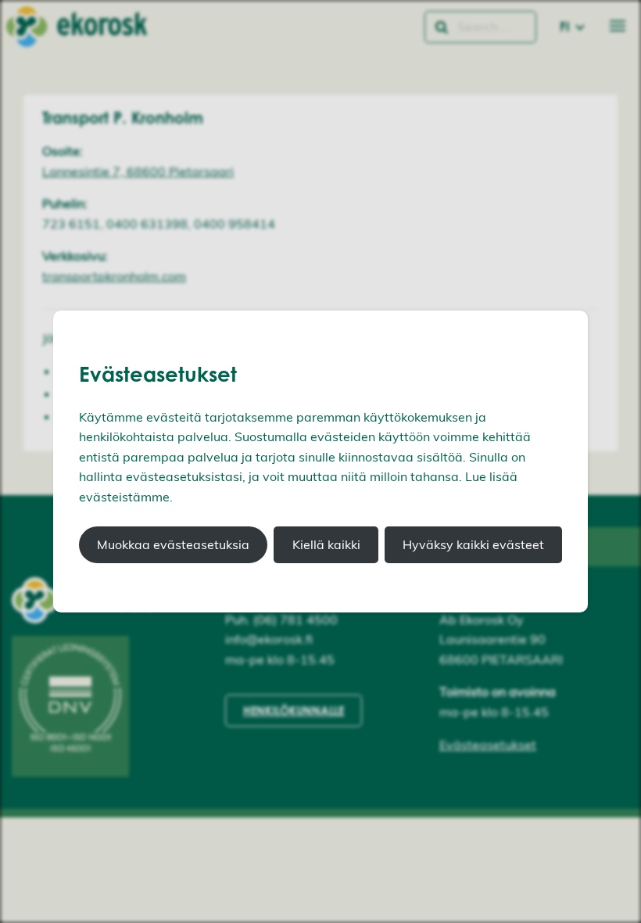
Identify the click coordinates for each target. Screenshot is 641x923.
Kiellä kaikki (326, 544)
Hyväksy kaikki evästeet (473, 544)
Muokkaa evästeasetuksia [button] (173, 544)
